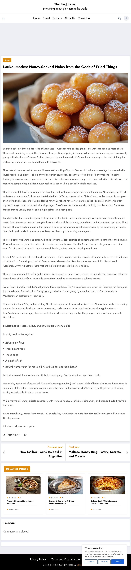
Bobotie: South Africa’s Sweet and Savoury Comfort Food (104, 502)
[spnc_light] (126, 18)
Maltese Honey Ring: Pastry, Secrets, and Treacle (95, 454)
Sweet (46, 18)
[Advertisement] (65, 39)
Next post (74, 447)
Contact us (84, 18)
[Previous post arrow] (4, 452)
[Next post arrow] (127, 452)
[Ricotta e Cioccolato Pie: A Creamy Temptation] (23, 485)
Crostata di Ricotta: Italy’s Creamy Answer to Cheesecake (62, 502)
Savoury (57, 18)
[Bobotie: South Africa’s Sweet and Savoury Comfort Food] (107, 485)
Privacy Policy (38, 559)
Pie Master (12, 498)
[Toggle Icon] (3, 18)
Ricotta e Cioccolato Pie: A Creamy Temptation (20, 502)
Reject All (104, 562)
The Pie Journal (65, 4)
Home (36, 18)
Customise (91, 562)
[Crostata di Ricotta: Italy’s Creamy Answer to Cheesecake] (65, 485)
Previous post (54, 447)
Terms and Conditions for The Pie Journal (75, 559)
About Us (69, 18)
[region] (104, 555)
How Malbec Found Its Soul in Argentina (40, 454)
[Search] (119, 18)
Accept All (118, 562)
